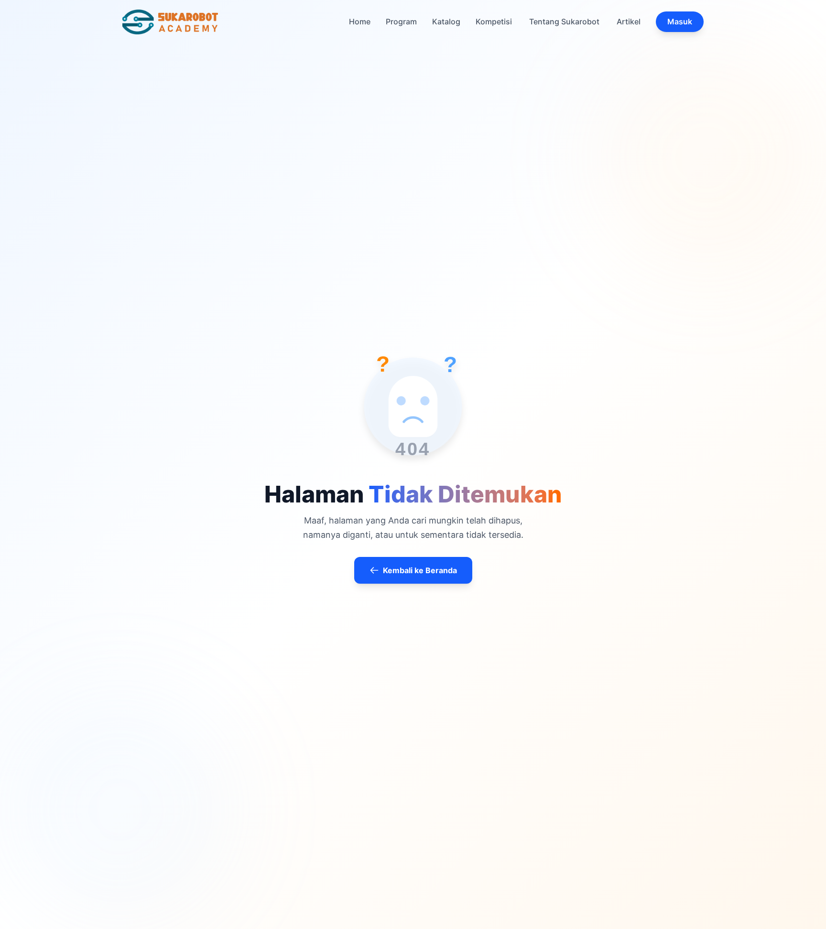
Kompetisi (494, 21)
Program (401, 21)
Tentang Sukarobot (564, 21)
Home (359, 21)
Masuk (679, 21)
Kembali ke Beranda (420, 570)
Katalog (446, 21)
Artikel (629, 21)
